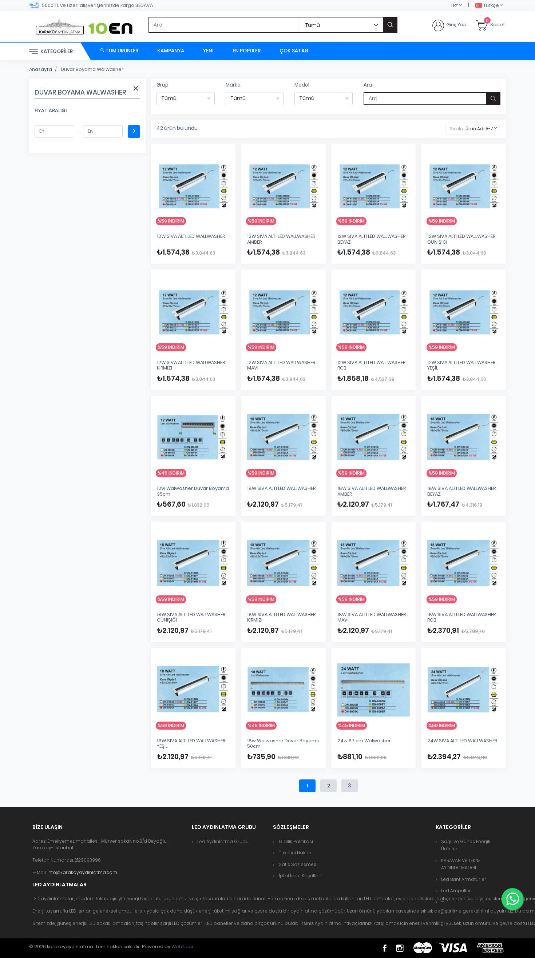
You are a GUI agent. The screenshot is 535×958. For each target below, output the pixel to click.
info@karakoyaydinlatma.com (82, 872)
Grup (162, 84)
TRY (454, 5)
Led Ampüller (456, 890)
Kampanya (170, 50)
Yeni (208, 50)
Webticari (183, 946)
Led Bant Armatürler (463, 879)
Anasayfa (40, 69)
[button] (442, 902)
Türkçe (491, 5)
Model (301, 84)
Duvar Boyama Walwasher (92, 69)
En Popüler (247, 50)
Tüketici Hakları (296, 853)
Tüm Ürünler (121, 50)
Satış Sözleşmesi (298, 864)
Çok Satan (294, 50)
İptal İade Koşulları (300, 876)
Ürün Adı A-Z (479, 128)
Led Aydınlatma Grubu (223, 841)
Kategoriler (56, 51)
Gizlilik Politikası (296, 841)
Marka (233, 84)
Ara (368, 84)
